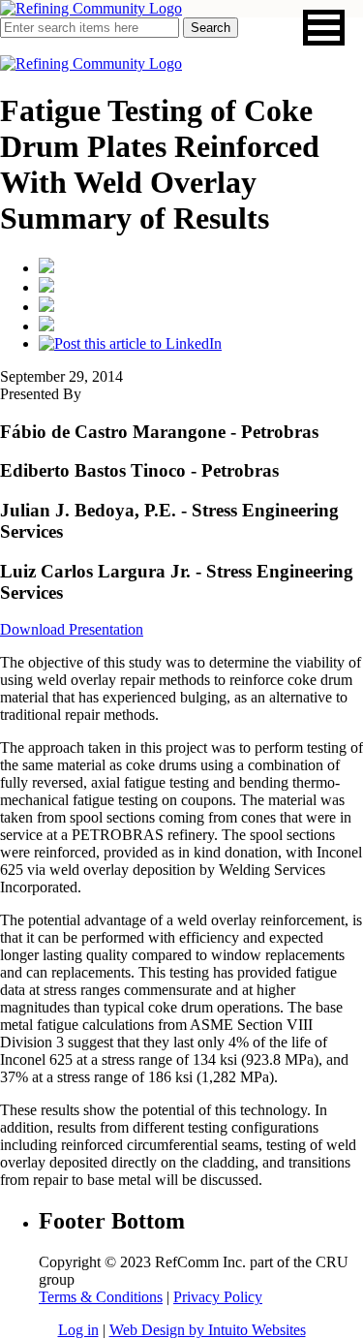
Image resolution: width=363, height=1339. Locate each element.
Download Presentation (71, 629)
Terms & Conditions (101, 1297)
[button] (324, 28)
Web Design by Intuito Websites (207, 1330)
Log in (78, 1330)
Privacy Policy (217, 1297)
